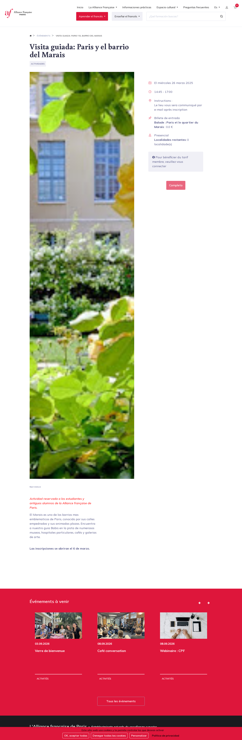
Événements (43, 35)
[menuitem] (80, 8)
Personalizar (139, 735)
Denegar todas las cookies (109, 735)
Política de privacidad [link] (165, 735)
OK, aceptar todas (75, 735)
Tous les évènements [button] (121, 701)
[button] (199, 603)
